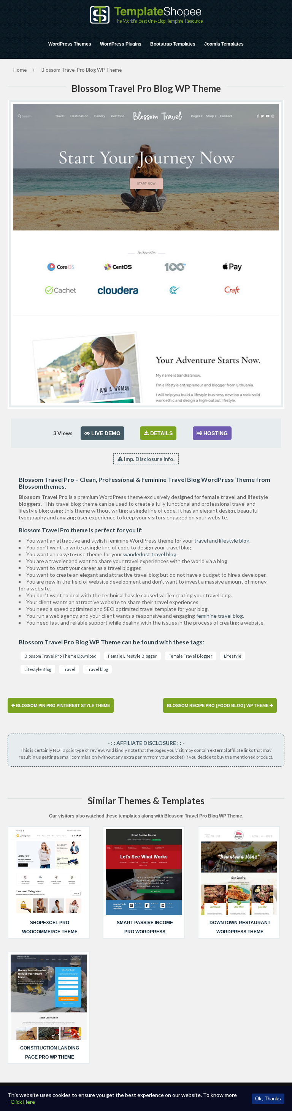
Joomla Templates (224, 44)
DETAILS (161, 433)
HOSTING (215, 433)
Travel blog (97, 669)
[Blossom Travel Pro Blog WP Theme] (146, 253)
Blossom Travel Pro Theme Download (60, 655)
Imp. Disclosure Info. (149, 459)
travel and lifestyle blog (221, 540)
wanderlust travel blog (149, 554)
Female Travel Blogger (190, 655)
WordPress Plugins (120, 44)
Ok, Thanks (268, 1099)
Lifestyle (232, 655)
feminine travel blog (219, 615)
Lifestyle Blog (37, 669)
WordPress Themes (69, 44)
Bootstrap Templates (172, 44)
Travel (69, 669)
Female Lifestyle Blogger (132, 655)
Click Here (23, 1101)
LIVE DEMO (105, 433)
